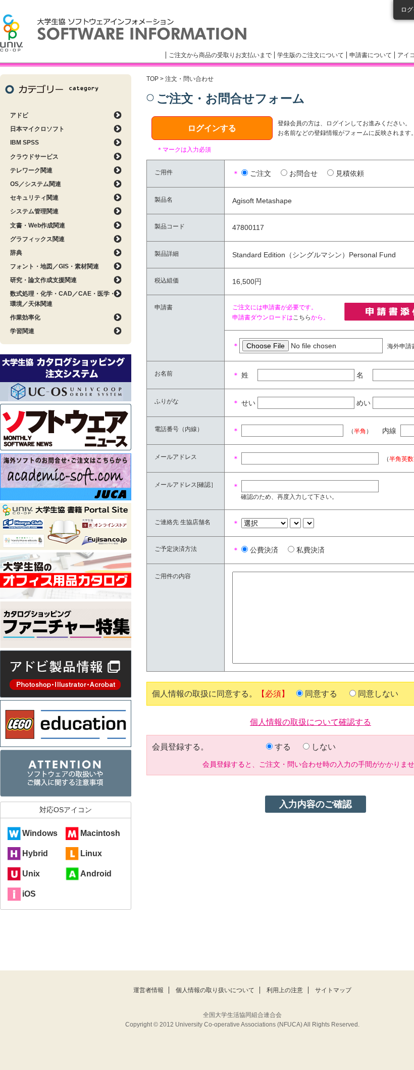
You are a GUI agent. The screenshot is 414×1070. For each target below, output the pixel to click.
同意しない (378, 693)
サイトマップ (333, 990)
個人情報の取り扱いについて (215, 990)
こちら (302, 317)
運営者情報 (148, 990)
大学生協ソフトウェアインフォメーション (123, 33)
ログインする (212, 128)
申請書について (370, 55)
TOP (152, 78)
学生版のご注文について (310, 55)
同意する (321, 693)
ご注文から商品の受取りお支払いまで (220, 55)
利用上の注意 (285, 990)
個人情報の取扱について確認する (310, 721)
